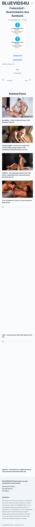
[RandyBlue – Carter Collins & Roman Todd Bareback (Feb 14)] (17, 107)
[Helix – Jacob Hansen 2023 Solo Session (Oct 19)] (17, 269)
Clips (25, 20)
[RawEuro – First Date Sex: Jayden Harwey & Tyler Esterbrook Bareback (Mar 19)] (17, 404)
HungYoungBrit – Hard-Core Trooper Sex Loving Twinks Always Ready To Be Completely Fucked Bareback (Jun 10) (15, 147)
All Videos (5, 491)
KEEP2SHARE (17, 60)
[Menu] (32, 3)
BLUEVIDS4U (15, 3)
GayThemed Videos (8, 486)
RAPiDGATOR (17, 55)
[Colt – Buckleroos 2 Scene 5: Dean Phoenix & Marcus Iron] (17, 189)
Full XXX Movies (7, 489)
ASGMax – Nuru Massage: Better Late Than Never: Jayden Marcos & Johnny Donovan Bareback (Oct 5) (16, 175)
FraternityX (17, 73)
